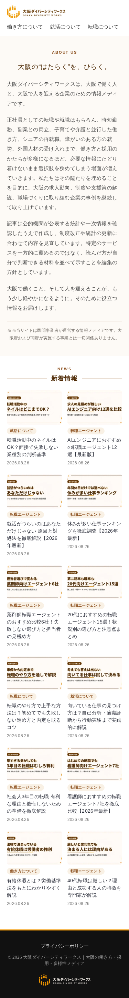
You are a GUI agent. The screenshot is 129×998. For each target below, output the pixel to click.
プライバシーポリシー (65, 946)
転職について (103, 27)
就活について (65, 27)
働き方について (25, 27)
